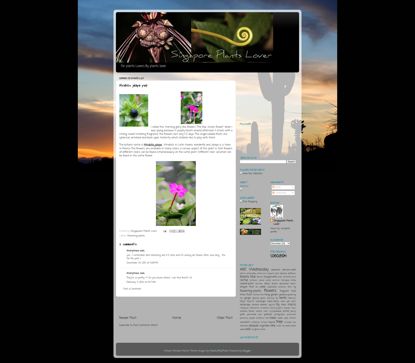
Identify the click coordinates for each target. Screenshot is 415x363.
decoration (284, 283)
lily (277, 304)
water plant (290, 325)
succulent (245, 322)
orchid (286, 311)
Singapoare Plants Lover (283, 222)
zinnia (262, 329)
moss (293, 308)
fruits (249, 294)
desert (293, 283)
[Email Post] (164, 231)
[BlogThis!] (174, 231)
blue (253, 277)
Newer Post (127, 317)
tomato (264, 322)
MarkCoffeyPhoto (219, 351)
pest (260, 314)
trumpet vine (290, 322)
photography (279, 314)
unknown (244, 325)
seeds (280, 318)
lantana (255, 304)
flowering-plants (136, 236)
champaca (285, 280)
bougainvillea (270, 277)
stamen (292, 318)
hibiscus (292, 298)
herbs (283, 298)
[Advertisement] (176, 306)
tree (279, 322)
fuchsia (256, 294)
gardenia (283, 294)
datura (275, 283)
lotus (283, 304)
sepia (286, 318)
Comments (280, 193)
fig (294, 286)
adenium (275, 270)
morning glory (276, 308)
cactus (244, 280)
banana (283, 273)
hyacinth (250, 301)
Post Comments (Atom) (145, 325)
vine (272, 325)
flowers (270, 290)
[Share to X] (177, 231)
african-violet (289, 270)
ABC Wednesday (254, 269)
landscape (245, 304)
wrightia (255, 329)
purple (252, 318)
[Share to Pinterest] (183, 231)
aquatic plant (273, 273)
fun (262, 294)
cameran (253, 280)
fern (290, 286)
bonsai (260, 276)
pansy (293, 311)
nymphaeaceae (275, 311)
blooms (244, 277)
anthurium (262, 273)
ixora (283, 301)
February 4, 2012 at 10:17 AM (141, 282)
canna (261, 280)
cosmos (258, 283)
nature (259, 311)
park (242, 314)
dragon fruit (247, 287)
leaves (263, 304)
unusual (253, 325)
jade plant (291, 301)
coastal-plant (246, 283)
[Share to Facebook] (180, 231)
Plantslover (244, 186)
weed (242, 329)
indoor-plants (273, 301)
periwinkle (251, 314)
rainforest (260, 318)
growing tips (272, 298)
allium (242, 273)
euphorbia (272, 286)
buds (280, 276)
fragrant (284, 291)
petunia (268, 314)
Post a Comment (132, 289)
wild (247, 329)
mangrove (244, 308)
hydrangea (261, 301)
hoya (242, 301)
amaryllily (251, 273)
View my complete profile (280, 230)
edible (263, 287)
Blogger (247, 351)
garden (274, 294)
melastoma (254, 308)
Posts (277, 187)
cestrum (276, 280)
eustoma (282, 287)
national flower (247, 311)
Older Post (225, 317)
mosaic (286, 308)
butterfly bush (289, 276)
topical (271, 322)
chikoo (293, 280)
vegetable (264, 326)
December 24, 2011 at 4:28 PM (142, 263)
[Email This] (170, 231)
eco (257, 287)
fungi (267, 294)
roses (272, 318)
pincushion (291, 314)
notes (265, 311)
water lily (280, 325)
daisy (267, 283)
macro (292, 304)
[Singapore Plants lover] (241, 190)
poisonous (244, 318)
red (267, 318)
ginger (247, 298)
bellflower (292, 273)
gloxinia (255, 298)
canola (268, 280)
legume (272, 304)
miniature (264, 308)
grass (263, 298)
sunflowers (255, 322)
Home (176, 317)
